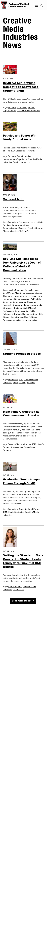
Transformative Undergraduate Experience (17, 157)
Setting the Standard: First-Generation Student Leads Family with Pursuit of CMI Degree (23, 560)
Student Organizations (13, 316)
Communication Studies (31, 292)
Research (22, 227)
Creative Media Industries (28, 110)
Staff (38, 298)
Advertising (21, 319)
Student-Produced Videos (22, 353)
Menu (36, 4)
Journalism (22, 107)
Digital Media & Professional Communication (19, 309)
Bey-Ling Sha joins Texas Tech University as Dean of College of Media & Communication (22, 264)
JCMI (40, 313)
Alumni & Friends (32, 289)
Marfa (15, 382)
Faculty (16, 162)
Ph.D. (21, 230)
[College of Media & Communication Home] (3, 5)
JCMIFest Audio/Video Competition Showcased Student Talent (21, 86)
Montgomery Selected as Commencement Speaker (21, 413)
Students (12, 107)
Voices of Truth (13, 199)
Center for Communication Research (19, 301)
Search (42, 4)
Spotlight (19, 289)
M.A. (27, 230)
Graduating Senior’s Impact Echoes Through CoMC (23, 481)
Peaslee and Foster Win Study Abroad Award (19, 137)
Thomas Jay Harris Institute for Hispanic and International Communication (23, 224)
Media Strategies (16, 511)
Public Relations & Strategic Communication (20, 312)
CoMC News (8, 292)
